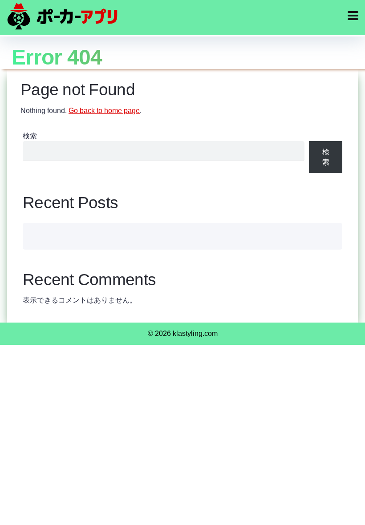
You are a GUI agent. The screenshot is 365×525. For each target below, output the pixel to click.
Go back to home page (104, 110)
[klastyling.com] (62, 16)
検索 (30, 136)
